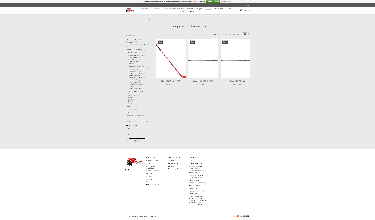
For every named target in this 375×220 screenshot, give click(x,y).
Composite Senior (135, 66)
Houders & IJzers (134, 61)
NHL (129, 101)
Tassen (130, 97)
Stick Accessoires (135, 88)
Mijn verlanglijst (173, 169)
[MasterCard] (238, 216)
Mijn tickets (171, 166)
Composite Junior (135, 70)
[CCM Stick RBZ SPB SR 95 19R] (171, 58)
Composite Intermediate (137, 68)
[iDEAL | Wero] (235, 216)
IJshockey (134, 19)
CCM (130, 128)
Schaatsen (130, 42)
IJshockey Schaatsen (135, 55)
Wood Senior (133, 75)
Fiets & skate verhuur (186, 11)
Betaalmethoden (194, 185)
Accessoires (132, 95)
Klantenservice (194, 180)
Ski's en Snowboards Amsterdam (196, 167)
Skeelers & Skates (133, 39)
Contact (228, 9)
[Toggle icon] (241, 10)
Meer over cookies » (226, 1)
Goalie (130, 99)
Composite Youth (135, 72)
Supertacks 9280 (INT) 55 (203, 81)
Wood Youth (133, 81)
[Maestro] (247, 216)
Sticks (142, 19)
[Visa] (241, 216)
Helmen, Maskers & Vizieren (137, 91)
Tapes (131, 86)
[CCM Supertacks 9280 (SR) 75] (235, 58)
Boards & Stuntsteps (134, 50)
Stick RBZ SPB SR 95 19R (171, 81)
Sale (234, 9)
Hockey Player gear (135, 57)
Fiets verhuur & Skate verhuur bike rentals (196, 176)
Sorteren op (227, 34)
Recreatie (129, 107)
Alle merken (132, 126)
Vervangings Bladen (136, 85)
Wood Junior (133, 79)
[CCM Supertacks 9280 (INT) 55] (203, 58)
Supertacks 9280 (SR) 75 (235, 81)
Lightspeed (154, 216)
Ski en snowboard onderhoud (174, 9)
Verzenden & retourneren (197, 183)
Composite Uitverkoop (136, 73)
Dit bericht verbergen (213, 1)
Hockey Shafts (134, 83)
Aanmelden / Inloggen (243, 5)
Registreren (171, 161)
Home (127, 19)
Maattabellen (193, 194)
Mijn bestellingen (173, 163)
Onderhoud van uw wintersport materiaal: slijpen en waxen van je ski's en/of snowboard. (198, 199)
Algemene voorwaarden (197, 191)
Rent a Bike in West (195, 205)
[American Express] (244, 216)
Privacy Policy (193, 188)
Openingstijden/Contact (197, 163)
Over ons (192, 161)
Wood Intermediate (135, 77)
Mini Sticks (131, 59)
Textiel (130, 103)
